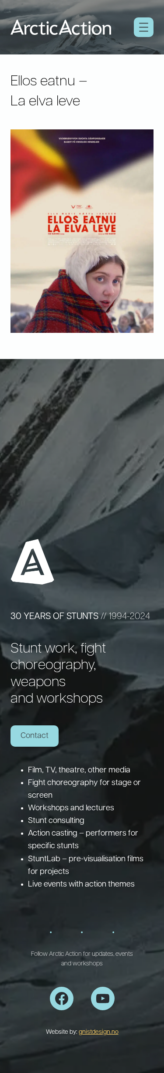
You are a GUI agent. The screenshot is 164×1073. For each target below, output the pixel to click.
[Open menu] (144, 27)
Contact (35, 736)
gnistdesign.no (99, 1032)
